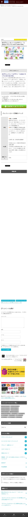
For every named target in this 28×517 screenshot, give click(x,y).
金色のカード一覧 (19, 415)
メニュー (4, 515)
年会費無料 (4, 466)
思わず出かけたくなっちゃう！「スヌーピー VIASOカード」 (12, 493)
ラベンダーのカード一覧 (5, 413)
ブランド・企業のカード (7, 445)
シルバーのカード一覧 (5, 409)
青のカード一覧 (4, 417)
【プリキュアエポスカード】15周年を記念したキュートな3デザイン (13, 504)
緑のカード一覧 (21, 413)
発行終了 (3, 462)
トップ (23, 515)
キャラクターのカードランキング (9, 300)
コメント (3, 316)
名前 (2, 329)
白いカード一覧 (14, 413)
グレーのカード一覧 (14, 408)
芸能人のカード (5, 453)
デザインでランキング (6, 437)
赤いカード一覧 (12, 415)
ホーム (14, 515)
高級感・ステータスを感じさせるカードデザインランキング (13, 457)
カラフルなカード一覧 (17, 302)
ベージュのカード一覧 (14, 411)
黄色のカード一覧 (11, 417)
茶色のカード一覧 (4, 415)
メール (2, 334)
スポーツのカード (5, 449)
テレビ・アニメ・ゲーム (21, 300)
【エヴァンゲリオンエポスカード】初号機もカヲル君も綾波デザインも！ (13, 498)
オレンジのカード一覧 (15, 406)
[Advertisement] (14, 22)
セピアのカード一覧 (14, 409)
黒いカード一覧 (19, 417)
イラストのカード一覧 (7, 302)
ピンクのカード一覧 (5, 411)
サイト (2, 340)
